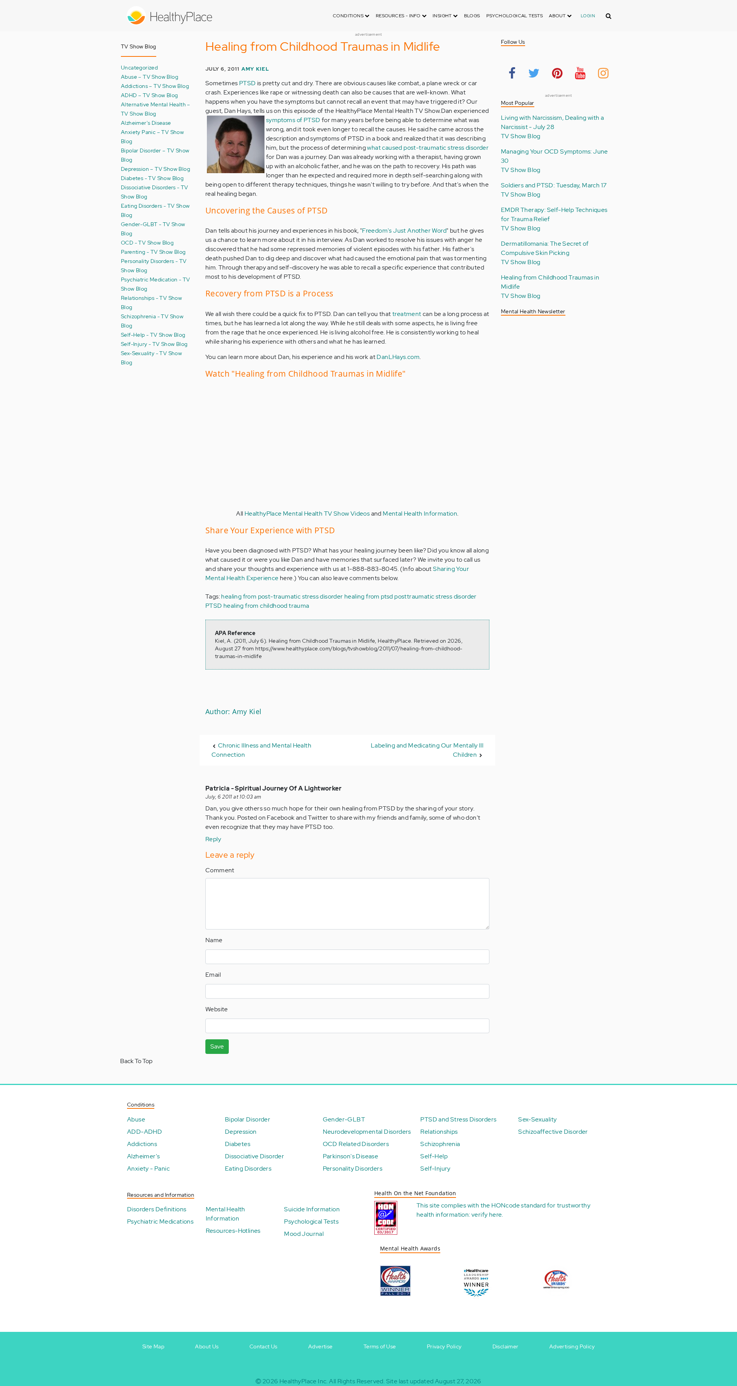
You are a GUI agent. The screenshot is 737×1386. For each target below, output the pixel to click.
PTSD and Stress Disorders (458, 1119)
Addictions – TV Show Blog (155, 85)
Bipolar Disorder (247, 1119)
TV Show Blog (520, 136)
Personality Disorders (352, 1168)
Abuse (136, 1119)
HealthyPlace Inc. (303, 1381)
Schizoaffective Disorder (553, 1132)
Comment (220, 870)
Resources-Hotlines (233, 1231)
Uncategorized (139, 67)
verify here (486, 1215)
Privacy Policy (444, 1346)
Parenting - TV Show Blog (153, 251)
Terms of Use (380, 1346)
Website (216, 1009)
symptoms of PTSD (293, 120)
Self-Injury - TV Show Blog (154, 343)
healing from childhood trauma (266, 606)
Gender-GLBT (344, 1119)
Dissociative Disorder (254, 1156)
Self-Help (434, 1156)
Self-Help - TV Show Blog (153, 334)
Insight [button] (443, 16)
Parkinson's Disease (350, 1156)
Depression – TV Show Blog (155, 168)
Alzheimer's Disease (146, 122)
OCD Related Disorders (356, 1144)
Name (214, 940)
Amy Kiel (255, 69)
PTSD (247, 83)
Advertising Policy (572, 1346)
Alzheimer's (143, 1156)
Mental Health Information (420, 513)
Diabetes (237, 1144)
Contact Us (264, 1346)
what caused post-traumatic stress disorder (428, 148)
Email (213, 975)
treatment (406, 314)
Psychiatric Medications (160, 1221)
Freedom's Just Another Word (404, 231)
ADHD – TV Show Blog (149, 95)
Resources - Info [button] (399, 16)
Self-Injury (435, 1168)
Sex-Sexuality (537, 1119)
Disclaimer (505, 1346)
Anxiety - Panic (148, 1168)
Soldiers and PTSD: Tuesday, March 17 (553, 185)
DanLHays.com (398, 357)
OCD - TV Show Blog (147, 242)
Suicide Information (312, 1209)
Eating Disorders (248, 1168)
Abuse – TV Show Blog (149, 76)
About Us (206, 1346)
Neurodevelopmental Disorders (367, 1132)
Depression (241, 1132)
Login (588, 15)
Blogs (472, 16)
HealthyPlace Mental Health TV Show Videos (307, 513)
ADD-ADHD (144, 1132)
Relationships (439, 1132)
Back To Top (136, 1061)
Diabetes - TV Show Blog (152, 178)
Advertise (320, 1346)
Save (217, 1046)
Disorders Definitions (156, 1209)
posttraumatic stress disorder (435, 596)
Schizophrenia (440, 1144)
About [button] (558, 16)
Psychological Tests (514, 16)
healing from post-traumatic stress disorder (282, 596)
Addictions (142, 1144)
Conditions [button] (349, 16)
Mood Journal (304, 1234)
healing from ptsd (368, 596)
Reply (213, 839)
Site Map (153, 1346)
